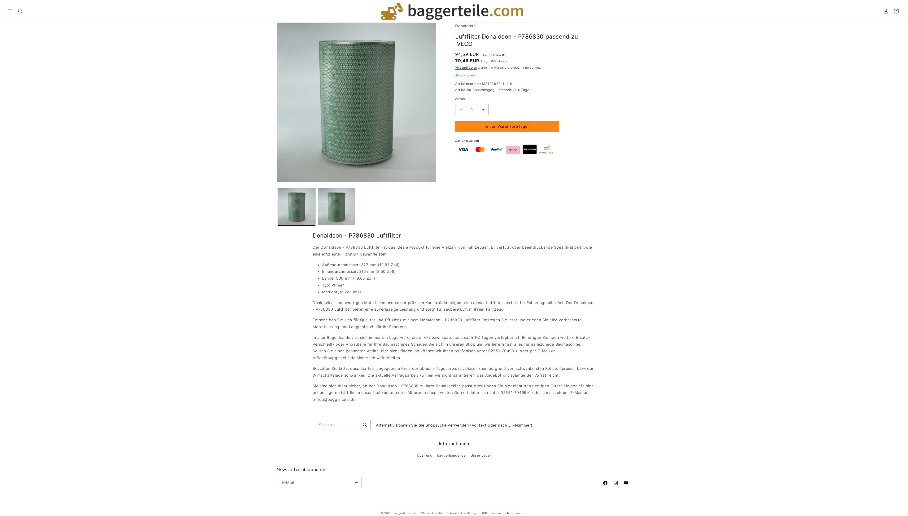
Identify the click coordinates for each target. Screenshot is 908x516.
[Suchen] (364, 425)
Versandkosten (466, 67)
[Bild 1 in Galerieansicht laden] (296, 206)
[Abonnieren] (356, 482)
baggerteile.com (404, 513)
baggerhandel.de (451, 455)
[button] (10, 11)
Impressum (514, 513)
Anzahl (460, 99)
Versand (497, 513)
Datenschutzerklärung (462, 513)
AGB (484, 513)
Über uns (424, 455)
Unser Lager (481, 455)
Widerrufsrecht (431, 513)
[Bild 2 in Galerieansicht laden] (336, 206)
